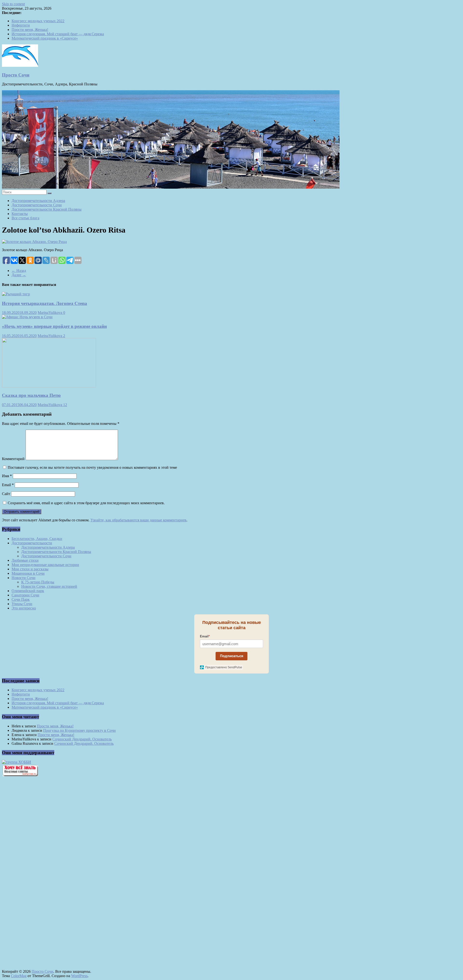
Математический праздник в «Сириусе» (45, 38)
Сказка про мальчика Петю (31, 395)
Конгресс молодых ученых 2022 (38, 21)
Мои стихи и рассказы (30, 569)
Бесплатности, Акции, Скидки (37, 539)
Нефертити (21, 25)
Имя (7, 476)
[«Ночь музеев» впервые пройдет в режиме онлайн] (27, 317)
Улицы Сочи (22, 604)
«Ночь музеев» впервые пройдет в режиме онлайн (54, 326)
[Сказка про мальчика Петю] (49, 386)
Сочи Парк (21, 599)
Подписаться (231, 656)
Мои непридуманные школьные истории (45, 565)
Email (8, 485)
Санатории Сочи (25, 595)
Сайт (6, 494)
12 (65, 405)
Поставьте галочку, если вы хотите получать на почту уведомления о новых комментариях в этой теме (92, 467)
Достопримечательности (32, 543)
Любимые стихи (25, 560)
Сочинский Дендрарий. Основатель (82, 739)
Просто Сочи (15, 74)
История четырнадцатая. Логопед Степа (44, 303)
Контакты (20, 214)
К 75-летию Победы (37, 582)
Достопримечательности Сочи (37, 205)
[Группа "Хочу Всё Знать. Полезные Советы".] (20, 775)
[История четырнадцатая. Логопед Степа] (16, 294)
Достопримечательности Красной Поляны (47, 209)
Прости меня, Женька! (30, 30)
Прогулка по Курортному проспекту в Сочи (79, 730)
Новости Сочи (23, 578)
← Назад (19, 271)
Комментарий (13, 459)
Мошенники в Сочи (28, 573)
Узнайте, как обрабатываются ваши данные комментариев (138, 520)
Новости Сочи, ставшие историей (49, 586)
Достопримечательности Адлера (38, 201)
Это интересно (24, 608)
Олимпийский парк (28, 591)
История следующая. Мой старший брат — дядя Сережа (58, 34)
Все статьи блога (25, 218)
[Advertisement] (28, 862)
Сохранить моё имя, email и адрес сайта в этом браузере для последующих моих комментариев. (86, 503)
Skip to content (13, 4)
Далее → (19, 275)
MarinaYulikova (50, 313)
